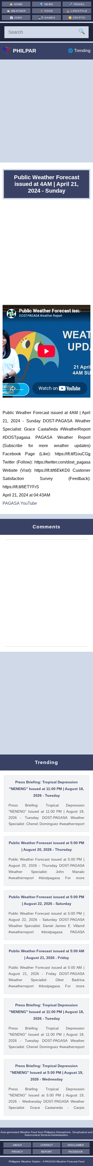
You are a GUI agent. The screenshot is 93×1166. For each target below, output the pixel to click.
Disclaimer (76, 1145)
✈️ (77, 4)
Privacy (17, 1151)
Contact (47, 1145)
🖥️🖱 (46, 17)
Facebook (75, 1151)
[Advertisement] (46, 111)
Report (46, 1151)
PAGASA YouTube (20, 503)
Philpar (24, 51)
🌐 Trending (79, 50)
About (17, 1145)
